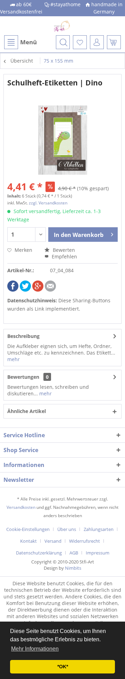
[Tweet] (25, 289)
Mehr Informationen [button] (35, 649)
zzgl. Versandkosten (48, 203)
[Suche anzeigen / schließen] (63, 42)
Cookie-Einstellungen (28, 529)
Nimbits (73, 568)
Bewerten (63, 250)
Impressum (97, 553)
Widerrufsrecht (84, 541)
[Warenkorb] (114, 42)
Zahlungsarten (99, 529)
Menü (28, 42)
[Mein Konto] (97, 42)
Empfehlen (63, 256)
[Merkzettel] (80, 42)
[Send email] (50, 289)
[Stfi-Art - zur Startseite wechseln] (62, 26)
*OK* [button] (62, 666)
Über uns (66, 529)
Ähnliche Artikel (26, 411)
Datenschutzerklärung (39, 553)
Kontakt (28, 541)
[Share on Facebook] (12, 289)
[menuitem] (20, 42)
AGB (73, 553)
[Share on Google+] (37, 289)
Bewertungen (23, 377)
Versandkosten (21, 507)
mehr (13, 359)
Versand (52, 541)
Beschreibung (23, 336)
